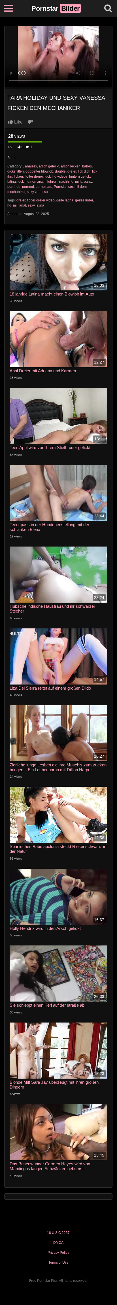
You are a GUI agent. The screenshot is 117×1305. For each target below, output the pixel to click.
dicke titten (15, 171)
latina (11, 182)
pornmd (28, 187)
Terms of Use (58, 1262)
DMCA (58, 1243)
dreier (71, 171)
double (60, 171)
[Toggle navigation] (8, 8)
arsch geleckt (49, 166)
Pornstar (60, 187)
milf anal (19, 205)
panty (88, 182)
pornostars (44, 187)
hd (9, 205)
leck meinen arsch (32, 182)
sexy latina (36, 205)
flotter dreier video (41, 200)
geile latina (64, 200)
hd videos (59, 176)
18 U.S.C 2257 (58, 1233)
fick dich (84, 171)
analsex (31, 166)
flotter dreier (34, 176)
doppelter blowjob (39, 171)
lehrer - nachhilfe (60, 182)
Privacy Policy (58, 1253)
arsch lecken (70, 166)
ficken (18, 176)
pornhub (13, 187)
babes (87, 166)
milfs (78, 182)
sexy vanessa (37, 192)
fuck (47, 176)
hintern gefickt (80, 176)
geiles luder (84, 200)
